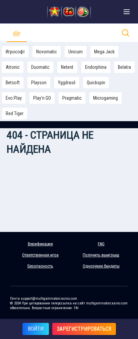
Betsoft (13, 82)
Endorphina (96, 67)
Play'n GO (42, 98)
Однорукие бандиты (101, 266)
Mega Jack (104, 51)
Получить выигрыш (101, 254)
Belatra (124, 67)
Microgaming (105, 98)
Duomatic (40, 67)
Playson (39, 82)
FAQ (101, 243)
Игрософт (15, 51)
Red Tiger (14, 113)
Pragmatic (72, 98)
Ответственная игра (40, 254)
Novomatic (46, 51)
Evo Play (14, 98)
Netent (67, 67)
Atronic (13, 67)
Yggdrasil (66, 82)
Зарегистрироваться (84, 329)
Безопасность (40, 266)
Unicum (75, 51)
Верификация (40, 243)
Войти (36, 329)
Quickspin (96, 82)
